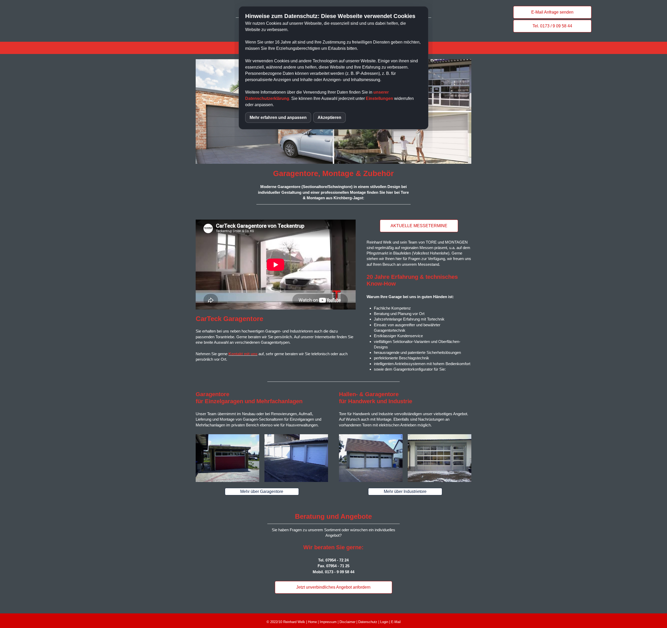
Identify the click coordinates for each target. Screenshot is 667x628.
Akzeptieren (329, 117)
